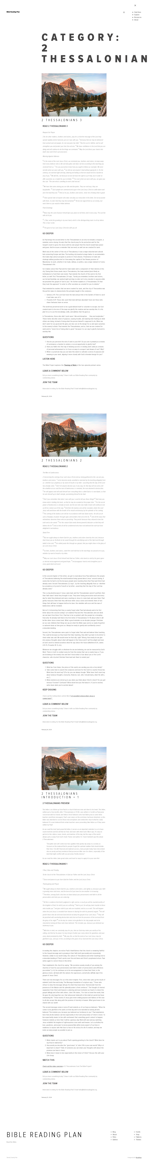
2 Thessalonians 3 (62, 120)
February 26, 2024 (47, 396)
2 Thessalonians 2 (62, 460)
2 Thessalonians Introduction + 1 (60, 795)
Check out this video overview (53, 1066)
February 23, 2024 (47, 1097)
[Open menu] (123, 12)
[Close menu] (135, 5)
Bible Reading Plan (13, 12)
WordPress (138, 1157)
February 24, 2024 (47, 729)
